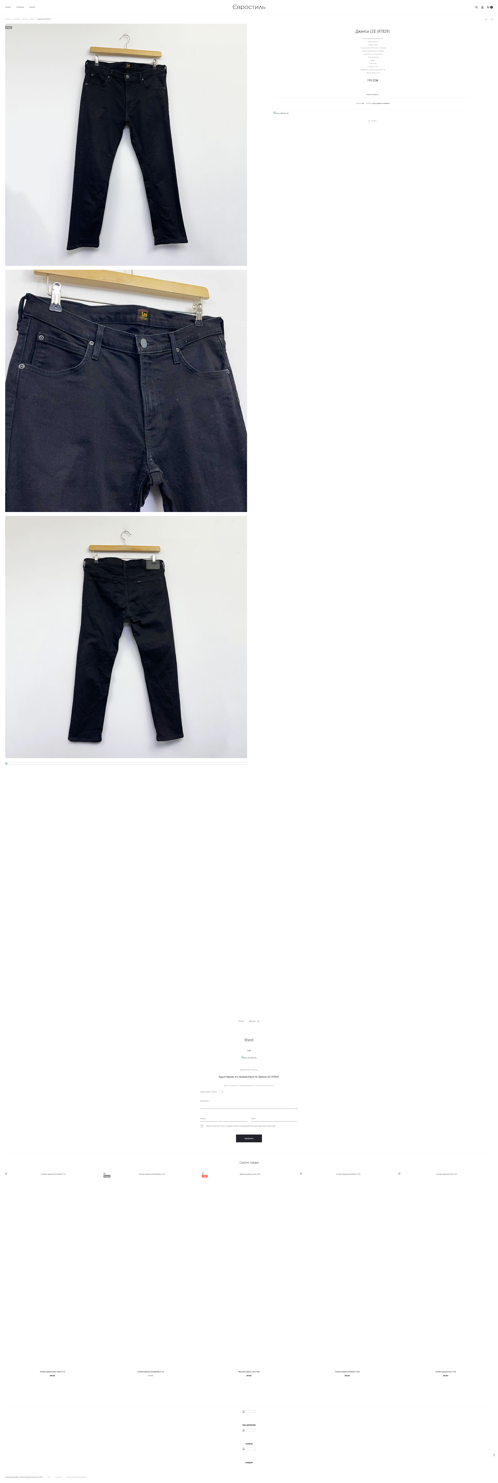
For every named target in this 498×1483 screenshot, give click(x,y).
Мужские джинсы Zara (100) (249, 1372)
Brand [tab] (241, 1021)
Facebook (373, 121)
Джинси (25, 19)
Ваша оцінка (205, 1092)
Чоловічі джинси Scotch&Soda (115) (150, 1372)
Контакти (59, 1477)
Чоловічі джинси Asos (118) (445, 1372)
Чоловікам (20, 7)
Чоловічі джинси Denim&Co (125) (347, 1372)
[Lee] (281, 113)
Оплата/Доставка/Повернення (76, 1477)
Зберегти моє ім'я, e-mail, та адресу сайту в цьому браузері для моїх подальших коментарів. (241, 1126)
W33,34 (32, 19)
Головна (8, 19)
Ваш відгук (205, 1101)
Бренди (8, 7)
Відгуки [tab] (254, 1021)
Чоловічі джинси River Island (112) (52, 1372)
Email (253, 1119)
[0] (488, 7)
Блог (49, 1477)
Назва (203, 1119)
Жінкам (32, 7)
